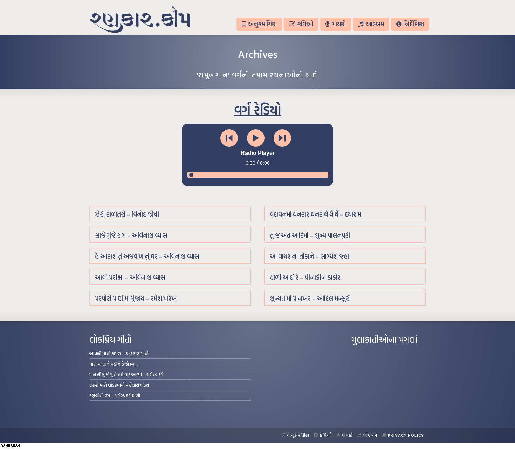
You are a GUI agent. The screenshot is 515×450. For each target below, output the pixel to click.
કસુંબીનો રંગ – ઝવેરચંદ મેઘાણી (114, 395)
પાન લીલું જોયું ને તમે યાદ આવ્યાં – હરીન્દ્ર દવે (126, 374)
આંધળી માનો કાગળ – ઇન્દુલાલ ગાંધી (119, 353)
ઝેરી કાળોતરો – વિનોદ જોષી (127, 214)
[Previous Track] (229, 138)
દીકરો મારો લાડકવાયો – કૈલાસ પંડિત (119, 385)
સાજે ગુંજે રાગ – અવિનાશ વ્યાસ (131, 235)
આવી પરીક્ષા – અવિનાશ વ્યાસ (130, 277)
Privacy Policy (406, 435)
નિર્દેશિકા (413, 24)
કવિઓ (305, 24)
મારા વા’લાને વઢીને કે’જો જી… (113, 364)
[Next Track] (282, 138)
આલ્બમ (374, 24)
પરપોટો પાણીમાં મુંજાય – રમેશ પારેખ (136, 298)
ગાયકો (338, 24)
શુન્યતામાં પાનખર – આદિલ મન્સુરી (310, 298)
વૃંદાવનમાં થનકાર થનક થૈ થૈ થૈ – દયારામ (315, 214)
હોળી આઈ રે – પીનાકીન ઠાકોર (305, 277)
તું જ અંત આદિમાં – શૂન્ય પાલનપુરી (310, 235)
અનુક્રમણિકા (262, 24)
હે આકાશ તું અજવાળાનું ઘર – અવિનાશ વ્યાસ (147, 256)
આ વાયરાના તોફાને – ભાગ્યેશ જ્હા (309, 256)
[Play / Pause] (256, 138)
